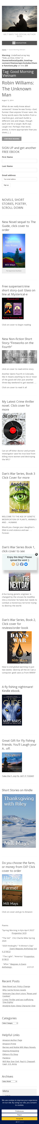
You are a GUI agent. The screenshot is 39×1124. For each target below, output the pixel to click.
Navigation (21, 43)
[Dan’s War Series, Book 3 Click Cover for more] (19, 497)
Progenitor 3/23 (19, 933)
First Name (7, 157)
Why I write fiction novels (14, 990)
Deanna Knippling (10, 1050)
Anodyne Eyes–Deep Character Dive (18, 1005)
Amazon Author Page (12, 1040)
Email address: (9, 175)
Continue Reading (11, 139)
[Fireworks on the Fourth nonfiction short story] (19, 364)
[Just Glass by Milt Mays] (13, 320)
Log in (7, 1095)
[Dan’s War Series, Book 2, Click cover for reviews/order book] (19, 647)
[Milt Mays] (19, 29)
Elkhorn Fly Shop (10, 1054)
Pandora (6, 1058)
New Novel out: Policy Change (16, 986)
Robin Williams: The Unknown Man (18, 89)
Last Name (7, 166)
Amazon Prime (9, 1043)
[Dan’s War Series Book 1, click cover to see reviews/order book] (19, 574)
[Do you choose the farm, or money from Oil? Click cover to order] (12, 907)
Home (4, 50)
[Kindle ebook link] (14, 446)
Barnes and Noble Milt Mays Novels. (19, 1047)
